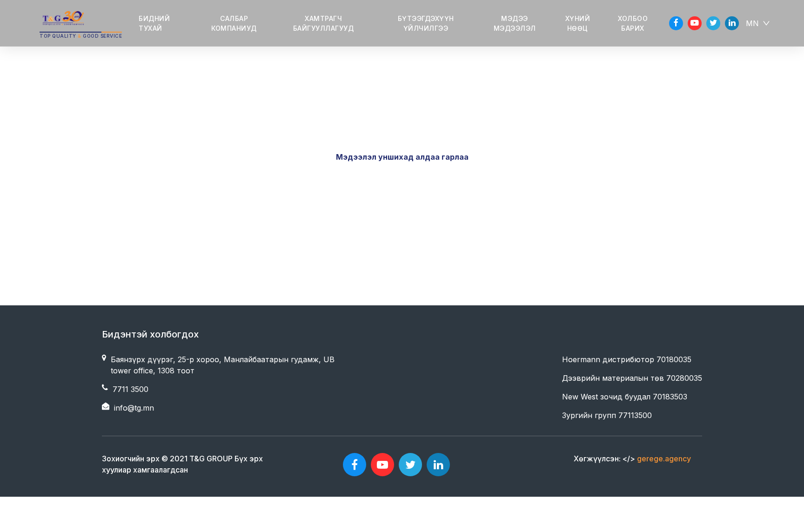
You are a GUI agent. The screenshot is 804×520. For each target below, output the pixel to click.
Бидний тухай (154, 23)
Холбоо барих (633, 23)
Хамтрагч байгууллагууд (323, 23)
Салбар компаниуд (234, 23)
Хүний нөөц (577, 23)
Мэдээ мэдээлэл (515, 23)
